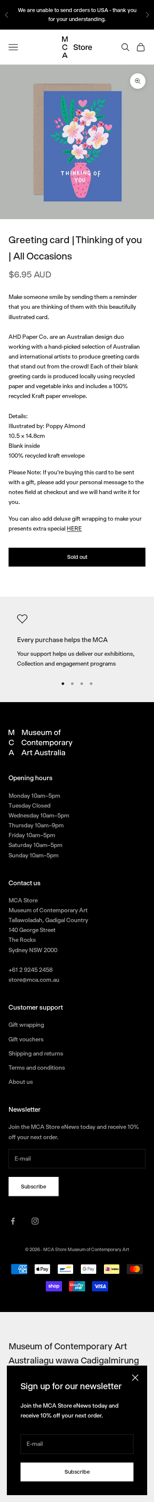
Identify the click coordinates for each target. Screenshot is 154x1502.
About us (21, 1081)
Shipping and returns (36, 1053)
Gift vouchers (26, 1039)
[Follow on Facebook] (13, 1221)
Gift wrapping (26, 1024)
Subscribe (77, 1472)
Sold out (77, 557)
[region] (77, 641)
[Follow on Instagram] (35, 1221)
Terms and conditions (37, 1067)
